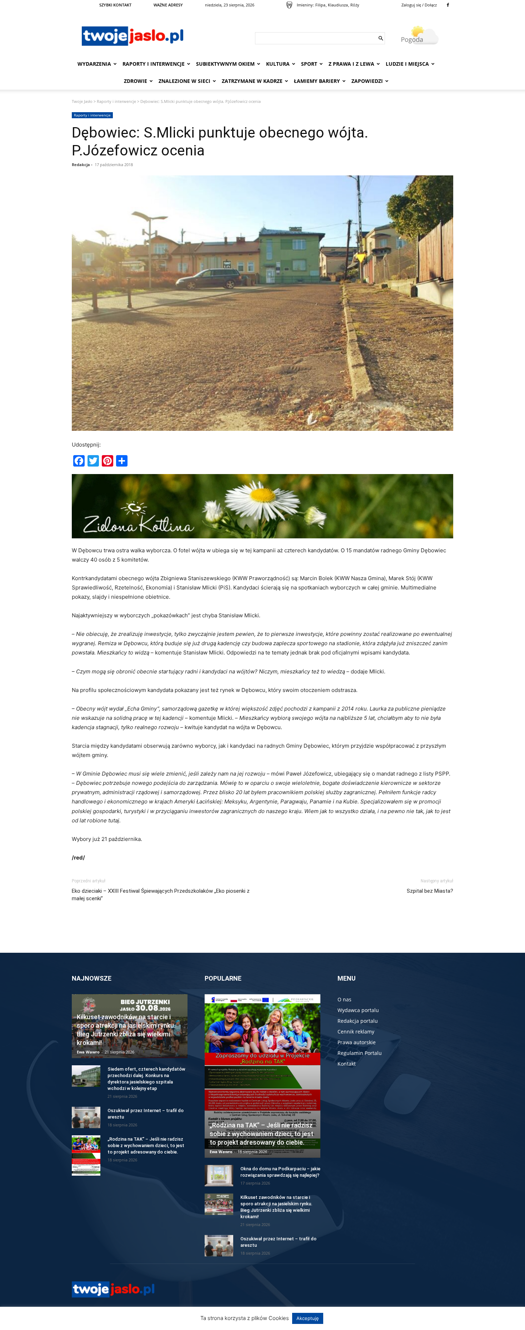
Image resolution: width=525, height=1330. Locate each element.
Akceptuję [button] (307, 1318)
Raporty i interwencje (153, 63)
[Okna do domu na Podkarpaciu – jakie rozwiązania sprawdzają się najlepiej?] (219, 1175)
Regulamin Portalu (360, 1053)
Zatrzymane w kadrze (252, 81)
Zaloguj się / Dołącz (419, 5)
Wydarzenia (94, 63)
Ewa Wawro (88, 1052)
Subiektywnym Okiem (225, 63)
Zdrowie (135, 81)
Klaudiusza (338, 5)
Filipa (320, 5)
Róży (354, 5)
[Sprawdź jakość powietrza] (289, 5)
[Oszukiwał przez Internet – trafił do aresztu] (86, 1117)
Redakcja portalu (358, 1020)
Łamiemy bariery (317, 81)
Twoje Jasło (82, 101)
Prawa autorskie (357, 1042)
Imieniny (305, 5)
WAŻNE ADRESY (168, 5)
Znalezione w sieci (184, 81)
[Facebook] (447, 5)
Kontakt (347, 1063)
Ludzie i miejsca (407, 63)
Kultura (278, 63)
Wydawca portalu (358, 1010)
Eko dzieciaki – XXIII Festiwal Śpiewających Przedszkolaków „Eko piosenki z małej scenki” (161, 895)
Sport (309, 63)
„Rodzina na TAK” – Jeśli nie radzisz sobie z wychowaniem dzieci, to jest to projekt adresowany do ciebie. (146, 1145)
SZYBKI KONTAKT (115, 5)
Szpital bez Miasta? (430, 891)
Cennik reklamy (356, 1031)
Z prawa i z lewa (351, 63)
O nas (344, 999)
